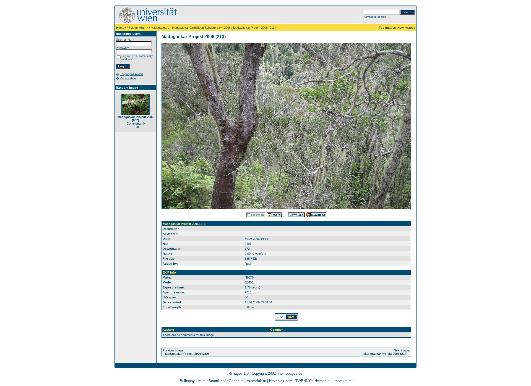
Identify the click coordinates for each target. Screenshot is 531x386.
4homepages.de (289, 373)
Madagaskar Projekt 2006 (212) (187, 353)
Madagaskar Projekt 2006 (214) (385, 353)
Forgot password (131, 74)
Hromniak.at (256, 381)
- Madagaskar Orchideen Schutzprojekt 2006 (200, 27)
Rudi (248, 263)
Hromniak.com (280, 381)
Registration (128, 78)
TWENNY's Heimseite (312, 381)
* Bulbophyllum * (137, 27)
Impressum (343, 381)
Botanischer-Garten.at (226, 381)
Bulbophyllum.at (192, 381)
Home (120, 27)
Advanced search (375, 16)
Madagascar (159, 27)
